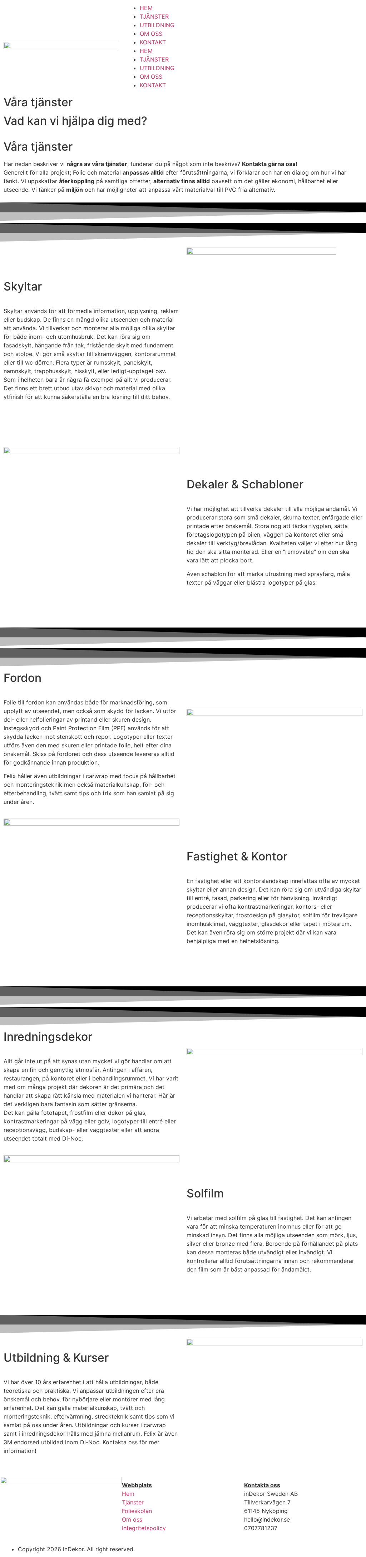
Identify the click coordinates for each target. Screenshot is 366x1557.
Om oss (132, 1519)
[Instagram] (276, 45)
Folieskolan (137, 1510)
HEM (146, 7)
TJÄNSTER (154, 16)
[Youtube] (296, 45)
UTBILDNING (157, 25)
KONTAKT (153, 42)
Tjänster (133, 1502)
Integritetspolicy (144, 1528)
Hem (128, 1493)
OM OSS (151, 33)
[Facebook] (257, 45)
